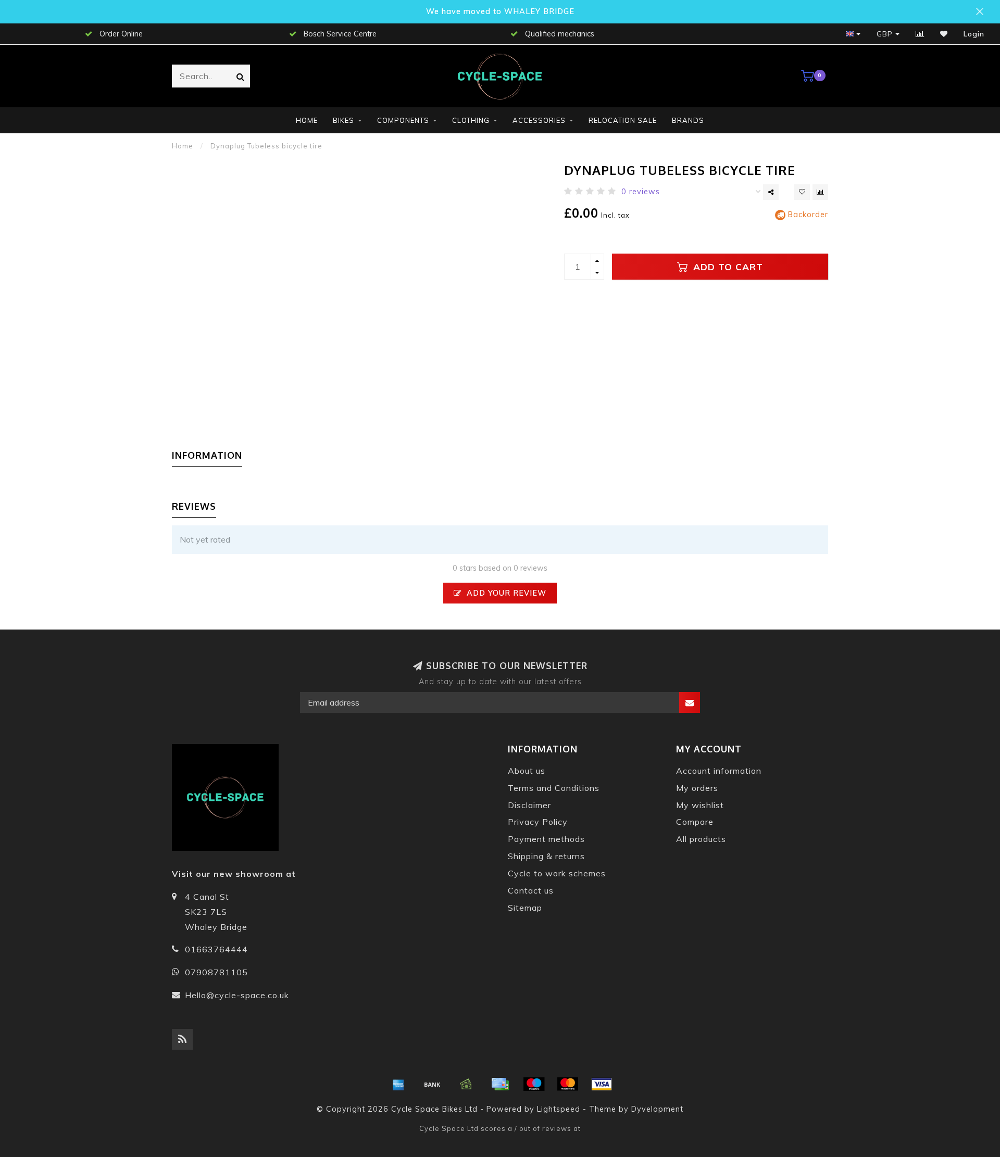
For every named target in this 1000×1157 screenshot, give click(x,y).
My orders (697, 788)
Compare (695, 821)
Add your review (505, 593)
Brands (688, 120)
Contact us (531, 890)
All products (701, 839)
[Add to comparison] (820, 192)
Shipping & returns (546, 856)
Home (307, 120)
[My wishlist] (944, 34)
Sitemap (525, 907)
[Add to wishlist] (802, 192)
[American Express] (398, 1084)
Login (974, 34)
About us (526, 770)
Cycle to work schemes (557, 873)
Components (403, 120)
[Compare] (920, 34)
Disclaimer (529, 805)
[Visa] (602, 1084)
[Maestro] (534, 1084)
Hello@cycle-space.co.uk (237, 995)
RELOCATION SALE (623, 120)
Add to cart (726, 266)
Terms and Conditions (553, 788)
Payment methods (546, 839)
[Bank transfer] (432, 1084)
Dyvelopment (657, 1109)
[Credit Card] (500, 1084)
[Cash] (466, 1084)
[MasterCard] (568, 1084)
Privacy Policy (538, 821)
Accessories (539, 120)
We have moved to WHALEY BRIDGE (500, 11)
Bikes (343, 120)
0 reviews (640, 191)
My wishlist (700, 805)
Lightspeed (558, 1109)
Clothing (471, 120)
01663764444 (216, 949)
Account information (718, 770)
